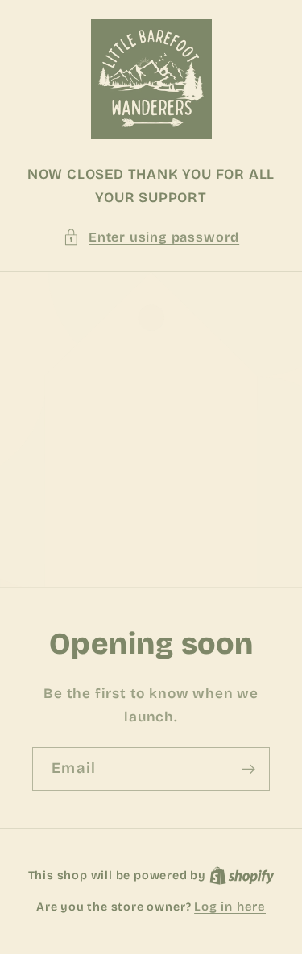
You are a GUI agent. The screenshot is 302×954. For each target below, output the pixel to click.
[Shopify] (242, 875)
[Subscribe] (248, 769)
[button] (151, 237)
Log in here (230, 906)
